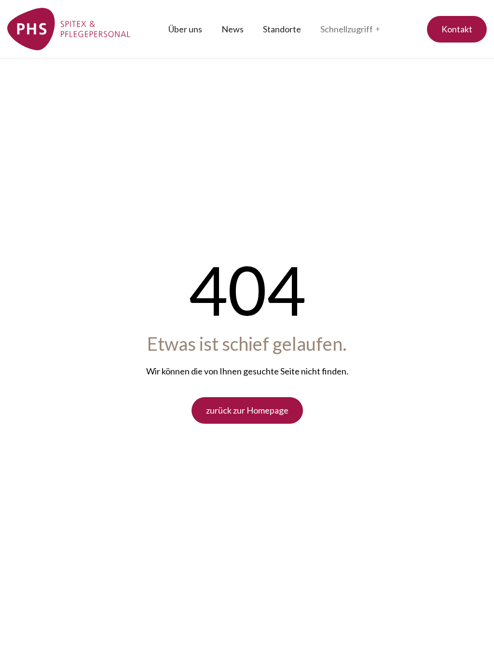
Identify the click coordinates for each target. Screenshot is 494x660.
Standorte (282, 29)
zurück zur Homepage (247, 410)
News (232, 29)
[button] (350, 29)
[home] (69, 29)
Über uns (185, 29)
